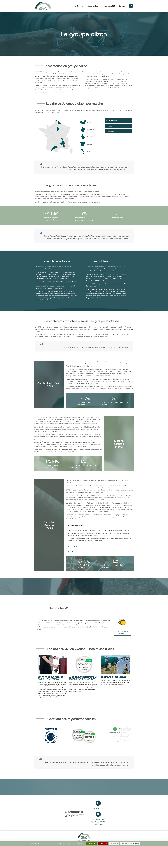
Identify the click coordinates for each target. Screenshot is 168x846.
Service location (77, 526)
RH (72, 551)
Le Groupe (78, 6)
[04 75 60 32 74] (98, 803)
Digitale (74, 547)
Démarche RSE (109, 6)
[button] (100, 525)
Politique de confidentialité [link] (130, 844)
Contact (122, 6)
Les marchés (93, 6)
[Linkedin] (131, 6)
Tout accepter (91, 844)
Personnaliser (114, 844)
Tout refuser (103, 844)
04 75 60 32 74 (98, 808)
